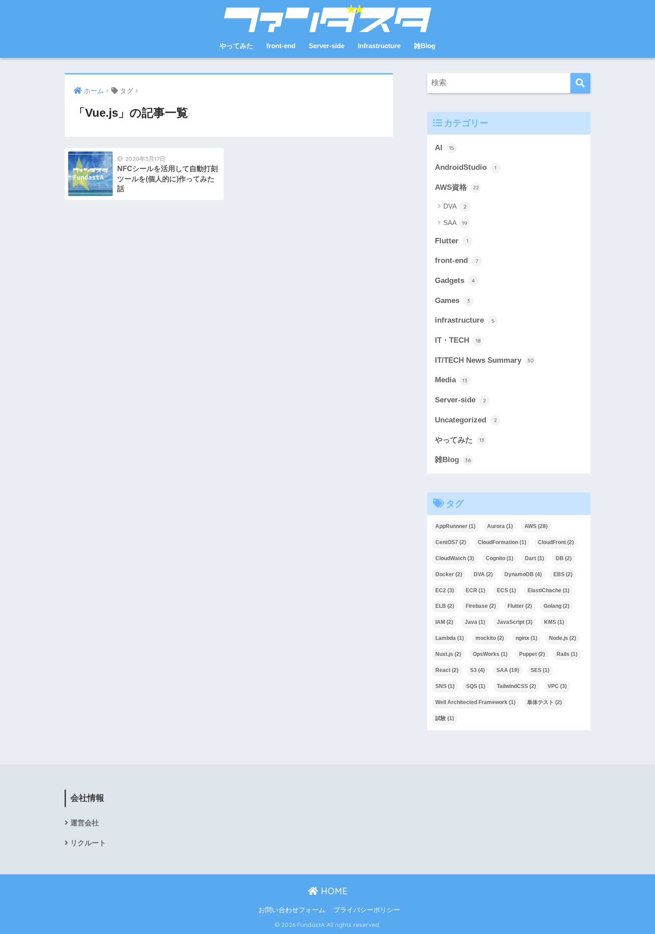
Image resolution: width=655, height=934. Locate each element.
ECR (475, 590)
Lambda (449, 638)
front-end (280, 45)
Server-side (326, 45)
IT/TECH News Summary (484, 360)
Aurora (500, 526)
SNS (444, 686)
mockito (489, 638)
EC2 (444, 590)
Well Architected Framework (475, 702)
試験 (444, 718)
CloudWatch (454, 558)
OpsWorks (490, 654)
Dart (534, 558)
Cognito (499, 558)
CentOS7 (450, 542)
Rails (567, 654)
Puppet (532, 654)
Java (475, 622)
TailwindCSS (516, 686)
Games (452, 300)
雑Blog (424, 45)
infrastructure (465, 320)
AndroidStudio (465, 167)
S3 (477, 670)
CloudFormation (502, 542)
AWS (536, 526)
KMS (554, 622)
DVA (455, 206)
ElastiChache (548, 590)
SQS (475, 686)
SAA (455, 222)
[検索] (580, 83)
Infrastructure (379, 45)
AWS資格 (457, 187)
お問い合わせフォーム (291, 910)
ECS (506, 590)
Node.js (562, 638)
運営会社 (84, 823)
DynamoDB (523, 574)
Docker (448, 574)
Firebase (481, 606)
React (446, 670)
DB (564, 558)
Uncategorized (466, 420)
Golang (556, 606)
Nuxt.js (448, 654)
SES (540, 670)
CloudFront (556, 542)
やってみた (236, 45)
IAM (444, 622)
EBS (563, 574)
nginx (526, 638)
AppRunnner (455, 526)
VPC (557, 686)
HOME (333, 891)
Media (451, 380)
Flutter (451, 241)
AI (444, 147)
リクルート (88, 843)
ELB (444, 606)
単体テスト (544, 702)
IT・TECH (458, 340)
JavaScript (514, 622)
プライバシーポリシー (366, 910)
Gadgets (455, 280)
